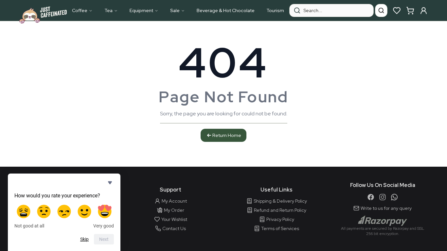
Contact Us (174, 228)
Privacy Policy (280, 219)
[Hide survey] (110, 183)
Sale (175, 10)
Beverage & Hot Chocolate (226, 10)
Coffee (79, 10)
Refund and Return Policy (280, 210)
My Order (174, 210)
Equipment (141, 10)
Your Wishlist (174, 219)
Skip (84, 239)
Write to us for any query (386, 208)
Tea (108, 10)
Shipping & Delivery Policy (280, 201)
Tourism (275, 10)
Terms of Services (280, 228)
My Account (174, 201)
